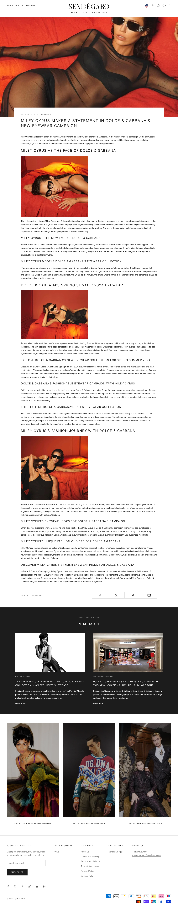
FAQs (56, 851)
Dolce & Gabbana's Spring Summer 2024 (59, 366)
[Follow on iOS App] (37, 886)
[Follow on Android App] (44, 886)
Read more (20, 703)
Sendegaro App (115, 851)
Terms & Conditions (90, 866)
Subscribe (17, 872)
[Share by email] (149, 595)
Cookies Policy (87, 875)
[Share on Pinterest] (133, 595)
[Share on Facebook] (100, 595)
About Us (85, 851)
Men (17, 6)
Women (10, 6)
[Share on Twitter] (116, 595)
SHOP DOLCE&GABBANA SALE (145, 823)
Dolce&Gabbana (29, 6)
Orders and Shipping (90, 856)
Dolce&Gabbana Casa (103, 676)
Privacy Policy (87, 870)
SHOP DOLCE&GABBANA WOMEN (32, 823)
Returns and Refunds (90, 861)
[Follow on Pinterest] (22, 886)
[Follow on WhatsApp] (29, 886)
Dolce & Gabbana (58, 504)
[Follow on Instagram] (15, 886)
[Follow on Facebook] (8, 886)
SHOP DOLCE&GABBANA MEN (89, 823)
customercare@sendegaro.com (146, 855)
